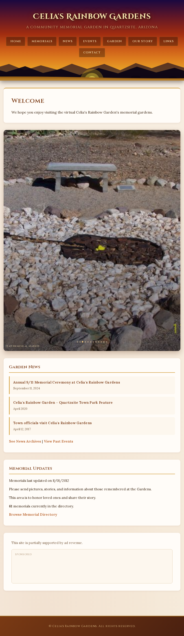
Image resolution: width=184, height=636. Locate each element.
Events (89, 41)
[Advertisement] (96, 568)
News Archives (25, 441)
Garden (114, 41)
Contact (92, 52)
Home (15, 41)
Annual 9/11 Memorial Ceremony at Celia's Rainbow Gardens (66, 382)
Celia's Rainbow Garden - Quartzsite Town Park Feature (63, 402)
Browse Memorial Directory (33, 514)
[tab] (77, 341)
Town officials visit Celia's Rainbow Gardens (52, 423)
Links (168, 41)
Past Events (58, 441)
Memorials (42, 41)
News (67, 41)
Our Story (142, 41)
